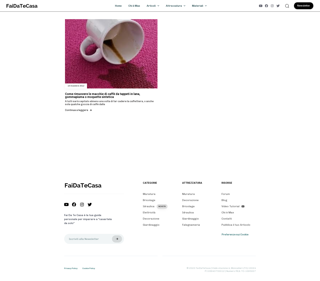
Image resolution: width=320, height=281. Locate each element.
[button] (287, 6)
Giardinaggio (151, 224)
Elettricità (149, 212)
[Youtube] (260, 5)
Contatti (227, 218)
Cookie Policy (88, 268)
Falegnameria (191, 224)
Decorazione (151, 218)
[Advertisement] (160, 149)
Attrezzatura (174, 5)
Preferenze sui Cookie (235, 234)
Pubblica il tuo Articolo (236, 224)
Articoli (151, 5)
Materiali (197, 5)
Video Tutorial (231, 206)
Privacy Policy (71, 268)
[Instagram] (272, 5)
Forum (226, 194)
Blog (224, 200)
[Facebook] (266, 5)
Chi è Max (134, 5)
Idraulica (154, 206)
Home (118, 5)
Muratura (149, 194)
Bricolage (149, 200)
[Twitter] (278, 5)
